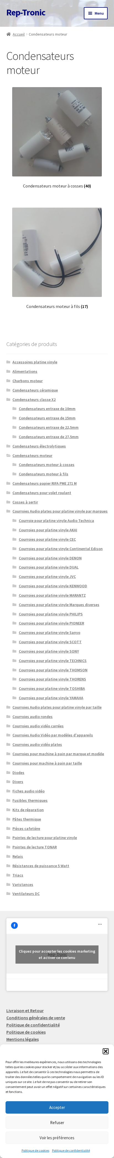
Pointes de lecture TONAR (34, 847)
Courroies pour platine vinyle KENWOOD (53, 585)
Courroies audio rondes (32, 716)
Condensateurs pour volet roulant (41, 492)
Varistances (22, 884)
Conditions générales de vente (35, 1017)
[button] (105, 1051)
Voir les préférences (57, 1137)
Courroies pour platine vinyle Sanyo (49, 632)
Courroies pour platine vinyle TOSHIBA (52, 688)
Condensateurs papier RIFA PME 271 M (44, 483)
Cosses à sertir (25, 502)
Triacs (17, 875)
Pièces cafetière (26, 828)
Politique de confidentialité (71, 1150)
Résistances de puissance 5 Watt (40, 865)
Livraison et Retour (25, 1010)
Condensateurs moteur (32, 455)
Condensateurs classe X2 (34, 399)
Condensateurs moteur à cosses (46, 464)
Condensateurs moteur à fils (43, 473)
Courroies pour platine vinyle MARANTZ (52, 595)
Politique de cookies (35, 1150)
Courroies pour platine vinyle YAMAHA (51, 697)
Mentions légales (22, 1039)
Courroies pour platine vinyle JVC (47, 576)
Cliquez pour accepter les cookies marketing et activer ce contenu (57, 954)
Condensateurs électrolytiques (39, 446)
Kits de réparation (28, 809)
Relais (17, 856)
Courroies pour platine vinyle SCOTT (50, 641)
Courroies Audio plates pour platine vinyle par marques (60, 511)
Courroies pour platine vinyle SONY (49, 651)
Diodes (18, 772)
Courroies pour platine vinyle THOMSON (53, 670)
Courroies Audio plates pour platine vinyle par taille (57, 707)
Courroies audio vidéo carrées (38, 725)
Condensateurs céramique (35, 390)
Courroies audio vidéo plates (37, 744)
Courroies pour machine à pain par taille (47, 763)
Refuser (57, 1122)
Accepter (57, 1107)
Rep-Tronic (25, 12)
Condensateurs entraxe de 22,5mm (49, 427)
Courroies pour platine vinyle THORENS (52, 679)
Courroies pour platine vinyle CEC (47, 539)
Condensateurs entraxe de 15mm (47, 418)
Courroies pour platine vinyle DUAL (49, 567)
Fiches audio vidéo (28, 791)
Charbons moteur (27, 380)
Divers (17, 781)
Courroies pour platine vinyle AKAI (48, 529)
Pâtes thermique (26, 819)
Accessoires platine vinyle (34, 362)
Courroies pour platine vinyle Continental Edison (61, 548)
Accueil (19, 34)
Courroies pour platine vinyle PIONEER (51, 623)
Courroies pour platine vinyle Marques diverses (59, 604)
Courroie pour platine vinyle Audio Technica (56, 520)
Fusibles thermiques (30, 800)
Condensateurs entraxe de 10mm (47, 408)
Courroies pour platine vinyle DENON (50, 558)
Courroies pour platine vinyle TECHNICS (53, 660)
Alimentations (24, 371)
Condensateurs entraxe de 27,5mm (49, 436)
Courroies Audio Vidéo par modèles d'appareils (52, 735)
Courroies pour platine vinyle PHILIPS (51, 614)
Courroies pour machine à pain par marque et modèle (58, 753)
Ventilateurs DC (26, 893)
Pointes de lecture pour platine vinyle (44, 837)
